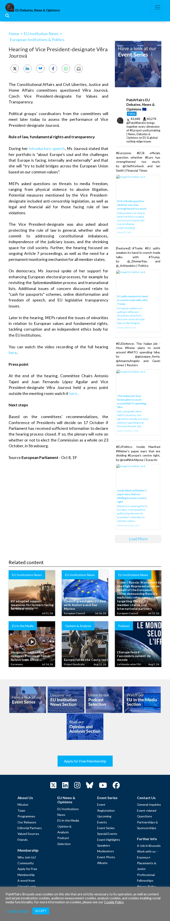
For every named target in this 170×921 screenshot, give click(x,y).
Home (14, 33)
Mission (22, 804)
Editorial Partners (29, 828)
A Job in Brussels (149, 845)
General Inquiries (149, 804)
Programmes (26, 816)
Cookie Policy (114, 902)
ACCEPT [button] (40, 911)
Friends (22, 839)
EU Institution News (41, 33)
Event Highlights (108, 839)
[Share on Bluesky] (40, 68)
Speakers (103, 845)
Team (21, 810)
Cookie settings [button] (18, 911)
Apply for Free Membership (85, 761)
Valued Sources (28, 834)
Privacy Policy (146, 886)
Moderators (105, 851)
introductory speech (47, 148)
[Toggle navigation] (157, 7)
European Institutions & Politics (37, 39)
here (13, 352)
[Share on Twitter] (15, 68)
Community (25, 863)
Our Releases (26, 822)
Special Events (107, 834)
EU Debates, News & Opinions (37, 10)
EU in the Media (68, 820)
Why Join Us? (26, 857)
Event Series (106, 828)
